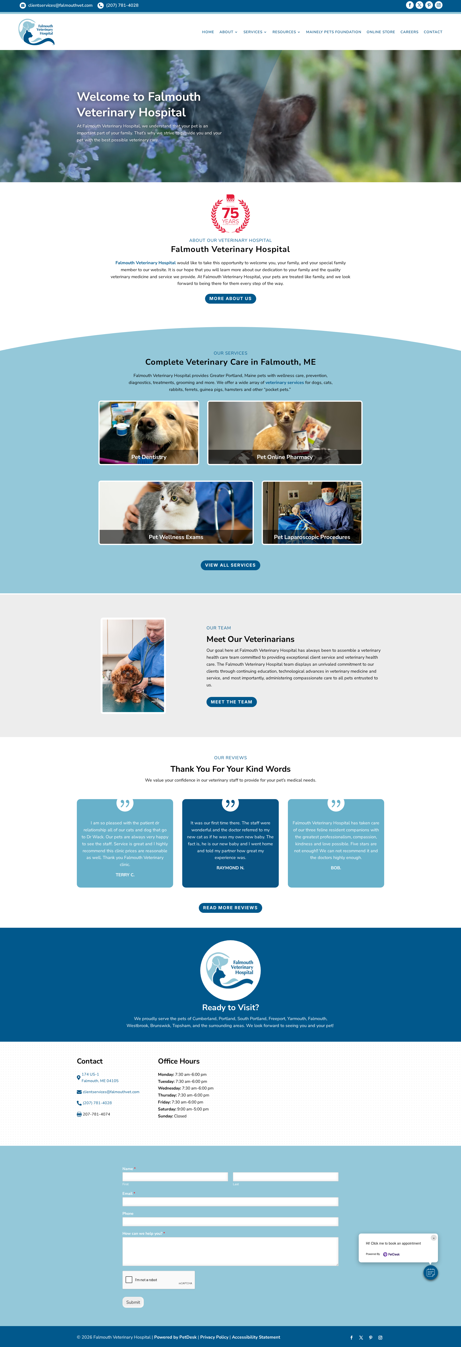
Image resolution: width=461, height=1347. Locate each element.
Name (129, 1169)
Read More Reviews (230, 907)
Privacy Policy (214, 1337)
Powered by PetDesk (175, 1337)
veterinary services (285, 382)
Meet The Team (232, 701)
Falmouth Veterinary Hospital (145, 263)
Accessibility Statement (256, 1337)
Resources (284, 32)
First (125, 1184)
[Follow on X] (419, 5)
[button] (431, 1272)
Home (208, 32)
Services (252, 32)
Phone (127, 1213)
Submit (133, 1302)
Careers (409, 32)
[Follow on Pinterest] (429, 5)
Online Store (381, 32)
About (226, 32)
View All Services (230, 565)
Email (128, 1193)
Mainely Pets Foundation (333, 32)
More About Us (230, 298)
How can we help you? (143, 1233)
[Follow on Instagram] (439, 5)
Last (236, 1184)
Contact (433, 32)
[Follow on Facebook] (410, 5)
